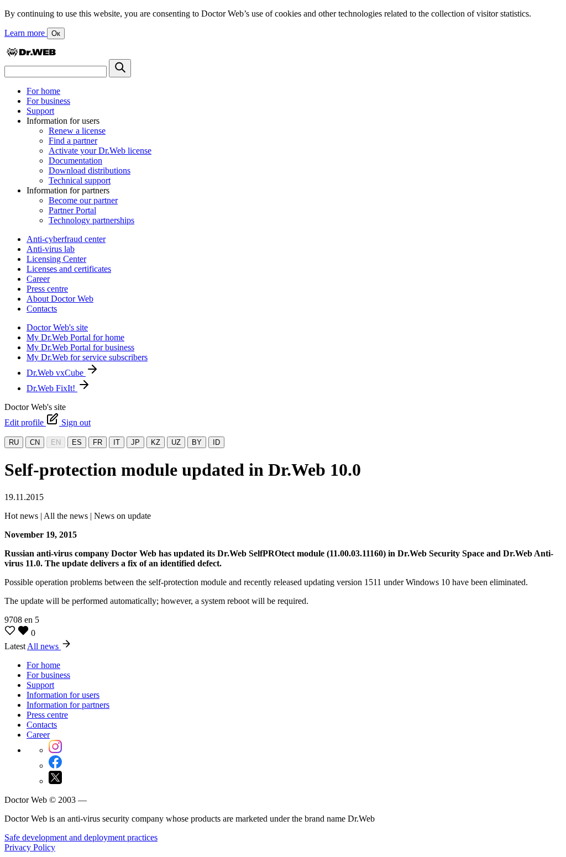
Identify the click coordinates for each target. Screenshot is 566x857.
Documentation (75, 160)
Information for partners (68, 704)
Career (38, 278)
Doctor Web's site (57, 327)
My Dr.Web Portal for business (80, 347)
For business (48, 101)
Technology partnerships (91, 220)
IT (116, 442)
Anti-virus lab (51, 249)
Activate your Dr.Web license (100, 150)
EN (56, 442)
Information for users (63, 695)
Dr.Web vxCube (56, 372)
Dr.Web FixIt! (52, 388)
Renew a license (77, 130)
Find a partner (73, 140)
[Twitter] (55, 781)
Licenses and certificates (69, 269)
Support (40, 110)
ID (216, 442)
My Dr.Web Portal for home (75, 337)
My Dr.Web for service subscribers (87, 357)
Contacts (42, 308)
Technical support (80, 180)
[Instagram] (55, 750)
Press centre (47, 288)
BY (197, 442)
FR (97, 442)
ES (77, 442)
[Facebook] (55, 765)
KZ (155, 442)
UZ (176, 442)
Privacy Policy (29, 847)
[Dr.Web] (30, 54)
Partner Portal (72, 210)
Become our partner (83, 200)
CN (35, 442)
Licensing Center (56, 259)
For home (43, 91)
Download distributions (89, 170)
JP (135, 442)
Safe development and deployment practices (81, 837)
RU (14, 442)
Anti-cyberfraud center (66, 239)
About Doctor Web (60, 298)
